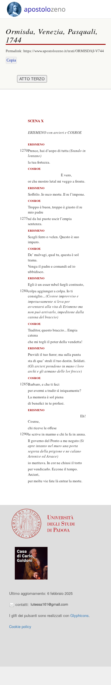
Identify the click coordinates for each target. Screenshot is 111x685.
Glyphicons (79, 615)
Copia (11, 60)
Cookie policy (20, 626)
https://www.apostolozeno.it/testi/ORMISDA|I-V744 (63, 51)
